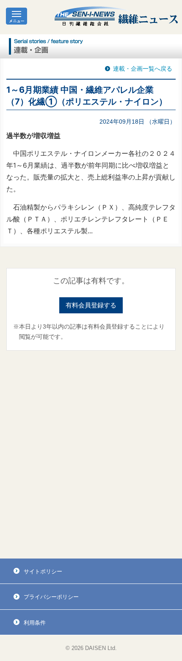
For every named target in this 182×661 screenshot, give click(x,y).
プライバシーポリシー (51, 597)
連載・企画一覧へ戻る (142, 68)
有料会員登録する (91, 305)
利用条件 (35, 623)
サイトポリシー (43, 571)
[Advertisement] (91, 455)
